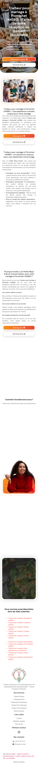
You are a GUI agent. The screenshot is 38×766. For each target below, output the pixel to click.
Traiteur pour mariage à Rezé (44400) (20, 642)
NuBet (13, 754)
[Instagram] (19, 732)
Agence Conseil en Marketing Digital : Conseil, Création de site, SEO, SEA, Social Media (18, 756)
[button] (36, 3)
